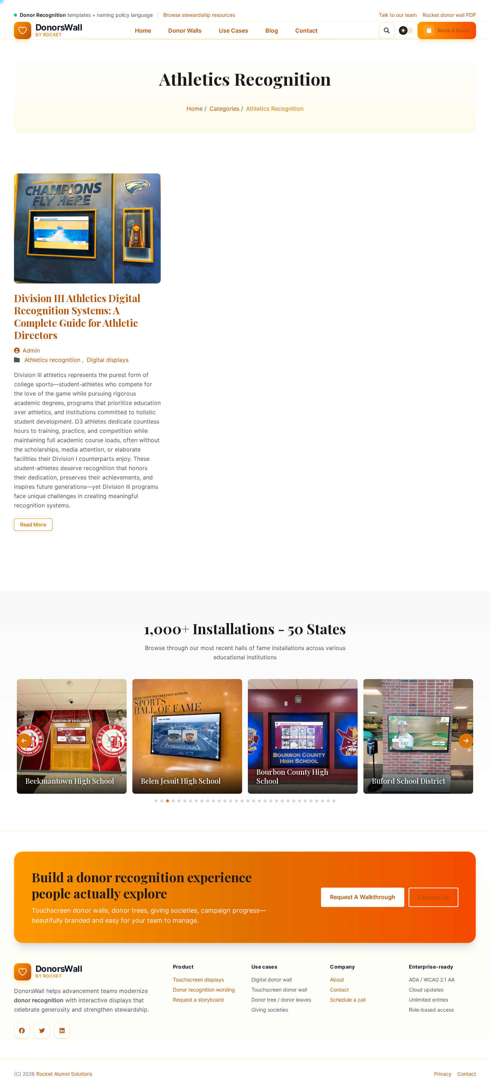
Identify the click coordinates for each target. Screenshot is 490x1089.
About (337, 979)
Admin (31, 350)
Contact (306, 30)
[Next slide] (466, 741)
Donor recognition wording (204, 990)
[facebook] (22, 1030)
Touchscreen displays (198, 979)
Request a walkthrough (362, 897)
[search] (387, 30)
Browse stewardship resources (199, 15)
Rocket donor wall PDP (449, 15)
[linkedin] (62, 1030)
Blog (271, 30)
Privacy (443, 1074)
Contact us (433, 897)
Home (143, 30)
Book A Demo (454, 30)
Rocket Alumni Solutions (64, 1074)
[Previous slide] (24, 741)
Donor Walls (185, 30)
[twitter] (42, 1030)
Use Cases (233, 30)
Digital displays (107, 359)
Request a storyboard (198, 1000)
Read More (33, 524)
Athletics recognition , (54, 359)
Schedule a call (348, 1000)
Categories (225, 108)
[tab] (156, 800)
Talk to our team (398, 15)
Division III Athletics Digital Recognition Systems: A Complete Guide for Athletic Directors (77, 316)
